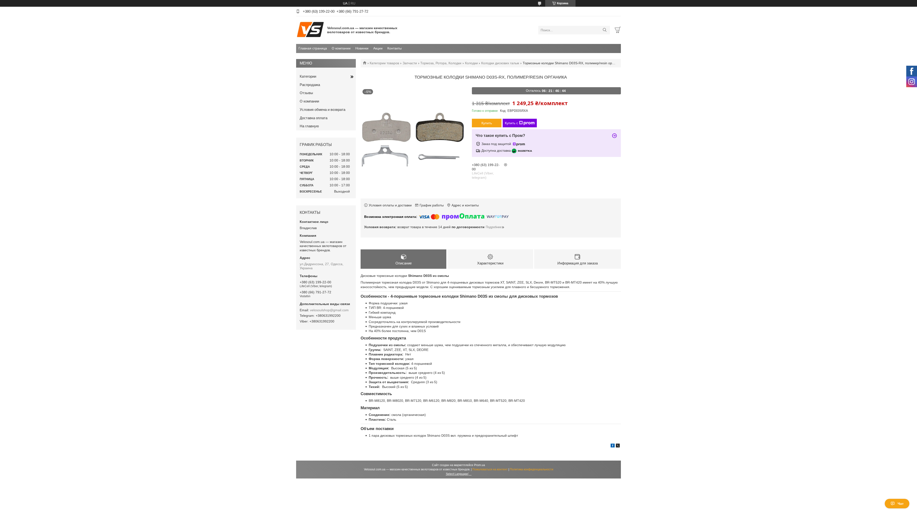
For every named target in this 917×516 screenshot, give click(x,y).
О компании (341, 48)
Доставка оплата (313, 118)
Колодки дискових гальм (500, 63)
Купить (486, 123)
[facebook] (613, 446)
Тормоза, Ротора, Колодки (440, 63)
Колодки (471, 63)
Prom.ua (479, 465)
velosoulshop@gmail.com (329, 310)
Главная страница (313, 48)
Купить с (511, 123)
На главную (309, 126)
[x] (618, 446)
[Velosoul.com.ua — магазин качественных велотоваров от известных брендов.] (310, 30)
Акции (378, 48)
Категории (308, 76)
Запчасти (410, 63)
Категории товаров (384, 63)
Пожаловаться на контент (490, 469)
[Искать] (604, 30)
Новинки (361, 48)
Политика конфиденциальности (531, 469)
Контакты (394, 48)
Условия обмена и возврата (322, 110)
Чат (901, 503)
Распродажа (310, 85)
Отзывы (306, 93)
